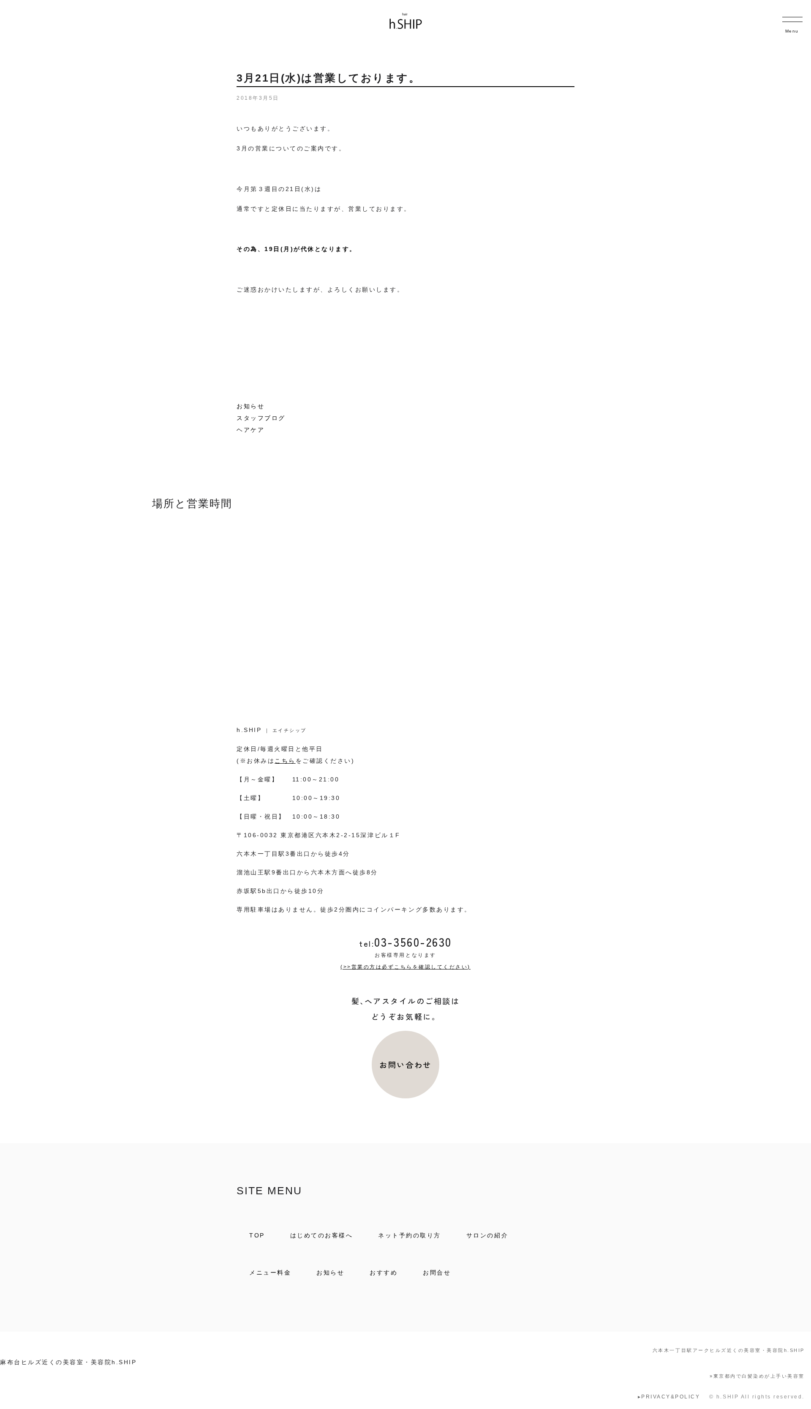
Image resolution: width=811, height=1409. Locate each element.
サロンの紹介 (487, 1235)
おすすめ (383, 1272)
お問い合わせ (405, 1064)
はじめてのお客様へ (321, 1235)
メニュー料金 (270, 1272)
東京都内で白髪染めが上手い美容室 (757, 1376)
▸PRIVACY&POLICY (669, 1397)
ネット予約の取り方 (409, 1235)
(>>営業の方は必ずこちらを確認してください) (405, 967)
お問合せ (437, 1272)
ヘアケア (250, 429)
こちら (285, 760)
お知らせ (250, 406)
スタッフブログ (261, 418)
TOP (257, 1235)
